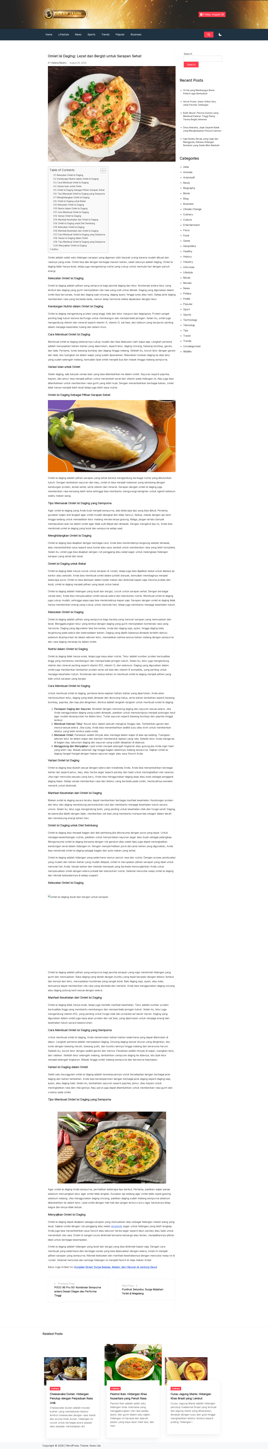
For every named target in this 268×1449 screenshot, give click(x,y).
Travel (187, 335)
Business (136, 34)
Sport (186, 309)
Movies (187, 282)
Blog (185, 198)
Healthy (187, 251)
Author (54, 249)
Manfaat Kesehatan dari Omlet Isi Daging (78, 219)
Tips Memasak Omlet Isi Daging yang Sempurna (81, 194)
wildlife (187, 351)
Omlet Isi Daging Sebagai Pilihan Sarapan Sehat (81, 190)
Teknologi (189, 325)
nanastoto (116, 1226)
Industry (188, 261)
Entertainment (191, 224)
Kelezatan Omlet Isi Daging (70, 175)
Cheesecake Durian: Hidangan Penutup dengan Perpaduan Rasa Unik (71, 1398)
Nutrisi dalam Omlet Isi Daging (72, 208)
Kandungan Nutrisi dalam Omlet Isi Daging (78, 179)
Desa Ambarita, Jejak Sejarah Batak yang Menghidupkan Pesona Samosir (202, 129)
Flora (186, 230)
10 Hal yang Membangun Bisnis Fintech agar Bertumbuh (199, 92)
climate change (192, 209)
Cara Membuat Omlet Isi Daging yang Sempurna (81, 234)
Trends (105, 34)
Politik (186, 298)
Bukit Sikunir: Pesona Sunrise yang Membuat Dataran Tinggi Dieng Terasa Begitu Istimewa (200, 116)
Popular (120, 34)
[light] (220, 35)
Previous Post (66, 1283)
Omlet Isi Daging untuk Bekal (72, 201)
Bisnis (186, 193)
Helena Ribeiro (59, 62)
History (187, 256)
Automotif (189, 177)
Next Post (128, 1285)
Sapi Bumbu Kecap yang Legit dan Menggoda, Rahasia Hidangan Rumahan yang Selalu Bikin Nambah (201, 142)
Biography (189, 188)
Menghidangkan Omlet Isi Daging (73, 197)
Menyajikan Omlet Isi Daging (73, 245)
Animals (187, 172)
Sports (91, 34)
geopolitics (189, 246)
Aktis (186, 166)
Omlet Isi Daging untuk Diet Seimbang (76, 223)
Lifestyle (63, 34)
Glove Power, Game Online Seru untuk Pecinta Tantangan (199, 103)
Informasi (188, 267)
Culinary (188, 214)
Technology (190, 319)
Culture (187, 219)
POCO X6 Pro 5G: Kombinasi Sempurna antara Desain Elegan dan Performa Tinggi (77, 1291)
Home (49, 34)
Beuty (186, 182)
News (78, 34)
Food (186, 235)
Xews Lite (95, 1445)
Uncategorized (191, 346)
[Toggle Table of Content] (101, 170)
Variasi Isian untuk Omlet (69, 186)
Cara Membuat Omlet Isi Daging (73, 182)
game (186, 240)
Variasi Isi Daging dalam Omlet (73, 238)
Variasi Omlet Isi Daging (69, 216)
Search (188, 53)
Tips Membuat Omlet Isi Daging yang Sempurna (81, 242)
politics (187, 293)
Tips (185, 330)
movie (186, 277)
